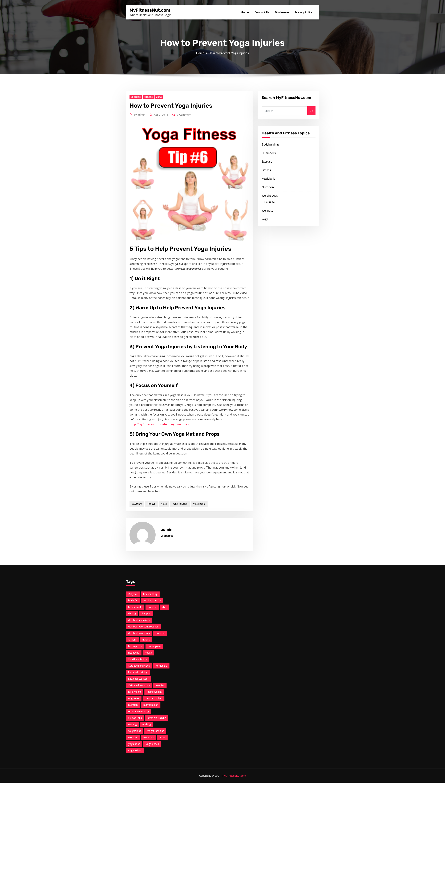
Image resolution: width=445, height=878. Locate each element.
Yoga (159, 96)
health (148, 652)
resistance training (138, 711)
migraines (133, 698)
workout (133, 737)
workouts (148, 737)
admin (139, 114)
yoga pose (199, 503)
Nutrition (268, 187)
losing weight (154, 691)
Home (245, 12)
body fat (133, 600)
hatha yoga (154, 646)
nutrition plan (150, 704)
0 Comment (184, 114)
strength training (157, 717)
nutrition (133, 704)
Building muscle (152, 600)
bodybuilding (150, 594)
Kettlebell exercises (139, 665)
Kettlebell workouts (139, 685)
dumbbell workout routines (143, 626)
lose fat (160, 685)
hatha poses (135, 646)
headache (133, 652)
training (132, 724)
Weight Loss (270, 196)
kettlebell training (137, 672)
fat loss (132, 639)
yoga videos (135, 750)
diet (164, 607)
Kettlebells (268, 178)
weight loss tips (155, 730)
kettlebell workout (138, 678)
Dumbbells (269, 153)
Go (311, 111)
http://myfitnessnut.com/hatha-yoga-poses (159, 424)
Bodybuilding (270, 144)
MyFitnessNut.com (150, 10)
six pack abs (135, 717)
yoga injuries (180, 503)
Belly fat (132, 594)
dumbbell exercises (139, 620)
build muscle (135, 607)
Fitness (148, 96)
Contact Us (261, 12)
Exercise (136, 96)
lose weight (134, 691)
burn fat (152, 607)
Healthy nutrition (137, 659)
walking (146, 724)
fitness (151, 503)
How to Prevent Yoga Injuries (229, 53)
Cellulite (269, 202)
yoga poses (152, 744)
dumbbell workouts (139, 633)
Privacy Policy (303, 12)
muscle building (153, 698)
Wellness (267, 210)
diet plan (146, 613)
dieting (132, 613)
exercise (137, 503)
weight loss (134, 730)
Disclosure (282, 12)
